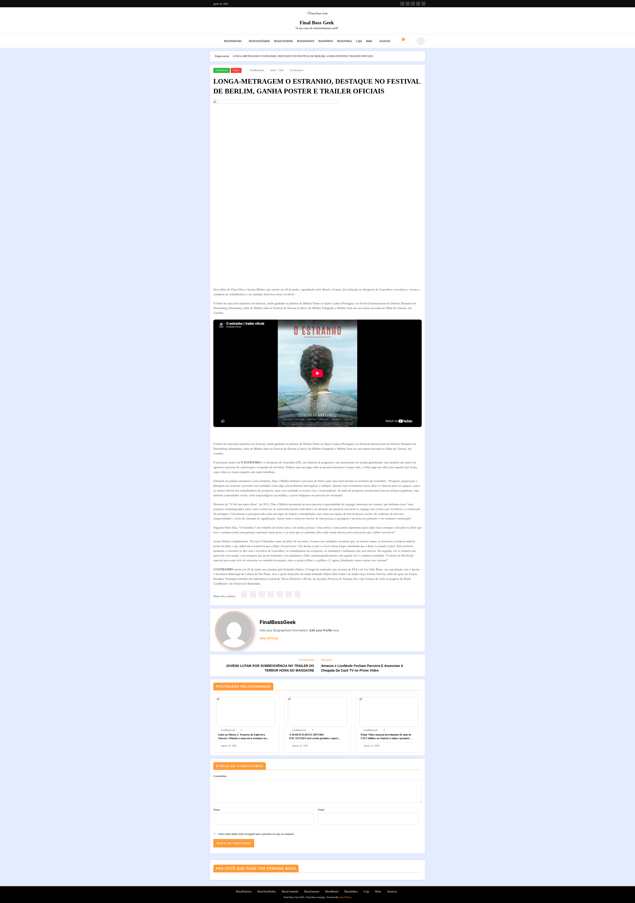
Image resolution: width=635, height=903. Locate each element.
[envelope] (271, 594)
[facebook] (244, 594)
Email (321, 809)
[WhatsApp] (289, 594)
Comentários (220, 776)
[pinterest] (280, 594)
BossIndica (344, 41)
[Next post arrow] (420, 665)
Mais (369, 41)
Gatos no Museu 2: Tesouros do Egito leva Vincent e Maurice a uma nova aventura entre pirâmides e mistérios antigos (243, 736)
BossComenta (283, 41)
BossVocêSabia (259, 41)
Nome (216, 809)
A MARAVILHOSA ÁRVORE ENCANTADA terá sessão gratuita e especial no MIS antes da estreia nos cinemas (314, 736)
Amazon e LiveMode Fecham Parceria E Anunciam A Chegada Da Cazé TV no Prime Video (362, 668)
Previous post (306, 659)
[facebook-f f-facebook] (408, 4)
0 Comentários (296, 70)
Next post (326, 659)
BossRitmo (325, 41)
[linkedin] (262, 594)
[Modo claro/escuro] (421, 41)
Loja (359, 41)
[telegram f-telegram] (423, 4)
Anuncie (385, 41)
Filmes (236, 70)
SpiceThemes (345, 897)
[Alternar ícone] (212, 41)
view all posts (269, 638)
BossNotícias (233, 41)
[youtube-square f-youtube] (413, 4)
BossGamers (305, 41)
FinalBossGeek (257, 70)
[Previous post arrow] (214, 665)
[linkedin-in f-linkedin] (418, 4)
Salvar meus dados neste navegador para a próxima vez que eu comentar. (256, 834)
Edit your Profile (321, 630)
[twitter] (253, 594)
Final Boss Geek (317, 22)
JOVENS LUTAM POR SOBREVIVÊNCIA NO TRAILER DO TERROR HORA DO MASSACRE (270, 668)
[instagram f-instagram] (402, 4)
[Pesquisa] (409, 41)
